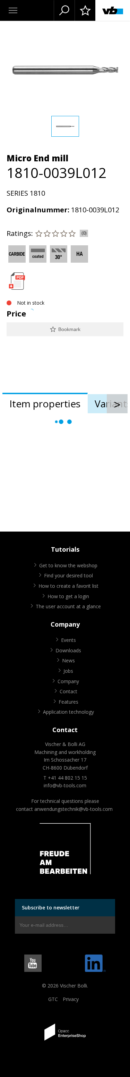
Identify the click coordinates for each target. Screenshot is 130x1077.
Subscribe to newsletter (50, 907)
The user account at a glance (68, 606)
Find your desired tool (68, 575)
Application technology (68, 712)
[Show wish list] (85, 10)
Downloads (68, 650)
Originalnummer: (38, 209)
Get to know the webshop (68, 565)
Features (68, 701)
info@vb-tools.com (65, 785)
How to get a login (68, 596)
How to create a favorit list (68, 586)
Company (68, 681)
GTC (53, 999)
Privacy (71, 999)
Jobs (68, 671)
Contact (68, 691)
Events (68, 640)
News (68, 660)
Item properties (44, 403)
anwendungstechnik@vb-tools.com (73, 809)
